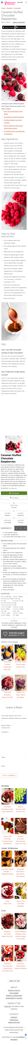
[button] (1, 488)
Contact (14, 1017)
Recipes (9, 8)
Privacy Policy (14, 990)
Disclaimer (14, 993)
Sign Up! (7, 1006)
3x (24, 528)
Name (3, 757)
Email (3, 766)
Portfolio (14, 1020)
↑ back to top (14, 981)
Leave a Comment (19, 22)
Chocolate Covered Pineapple (14, 117)
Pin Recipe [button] (15, 498)
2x (20, 528)
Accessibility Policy (14, 998)
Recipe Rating (6, 725)
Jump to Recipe (9, 27)
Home (3, 8)
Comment (5, 732)
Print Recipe (21, 27)
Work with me (14, 1022)
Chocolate (17, 8)
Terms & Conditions (14, 995)
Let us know (13, 635)
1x (16, 528)
